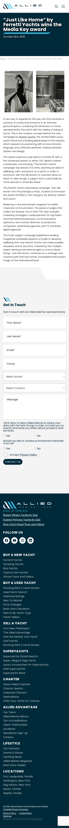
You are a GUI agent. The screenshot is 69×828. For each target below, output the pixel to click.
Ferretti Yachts (27, 137)
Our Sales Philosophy (16, 628)
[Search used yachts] (56, 6)
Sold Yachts (10, 641)
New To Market (12, 600)
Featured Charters (15, 692)
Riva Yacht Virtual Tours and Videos (23, 524)
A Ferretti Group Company (15, 809)
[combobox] (34, 376)
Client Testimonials (15, 725)
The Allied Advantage (16, 632)
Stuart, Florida (12, 789)
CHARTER (11, 679)
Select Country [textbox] (15, 388)
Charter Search (13, 688)
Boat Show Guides (14, 765)
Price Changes (12, 604)
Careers (8, 737)
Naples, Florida (12, 793)
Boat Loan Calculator (16, 609)
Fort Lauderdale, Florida (18, 776)
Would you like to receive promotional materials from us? (33, 442)
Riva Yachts (10, 568)
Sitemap (7, 816)
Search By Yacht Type (17, 613)
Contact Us (13, 461)
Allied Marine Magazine (17, 761)
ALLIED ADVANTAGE (20, 707)
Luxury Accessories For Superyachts (25, 664)
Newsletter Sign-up (15, 733)
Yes (8, 436)
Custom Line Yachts (15, 572)
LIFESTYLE (11, 743)
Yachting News (12, 757)
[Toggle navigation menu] (63, 6)
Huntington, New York (16, 780)
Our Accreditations (15, 720)
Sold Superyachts (14, 669)
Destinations (11, 697)
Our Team (9, 712)
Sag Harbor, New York (16, 785)
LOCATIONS (13, 771)
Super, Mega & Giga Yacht (19, 660)
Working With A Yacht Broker (21, 588)
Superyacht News (14, 673)
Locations (9, 729)
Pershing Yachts (13, 564)
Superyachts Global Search (20, 656)
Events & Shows (13, 753)
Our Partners (11, 748)
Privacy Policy (28, 455)
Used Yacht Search (15, 592)
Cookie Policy (25, 813)
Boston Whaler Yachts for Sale (20, 515)
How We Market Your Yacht (20, 637)
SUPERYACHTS (15, 651)
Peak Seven (36, 819)
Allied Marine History (16, 716)
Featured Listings (13, 596)
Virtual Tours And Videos (18, 576)
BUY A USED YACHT (19, 583)
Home (2, 58)
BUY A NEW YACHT (19, 555)
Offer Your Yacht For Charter (21, 701)
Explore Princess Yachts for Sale (21, 519)
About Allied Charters (16, 684)
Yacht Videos (11, 617)
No (39, 436)
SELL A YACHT (15, 623)
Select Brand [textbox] (14, 376)
